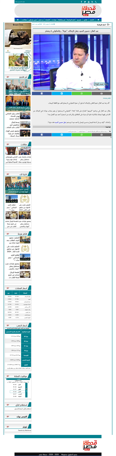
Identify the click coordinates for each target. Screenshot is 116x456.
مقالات (24, 144)
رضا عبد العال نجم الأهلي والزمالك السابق (97, 131)
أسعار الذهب (21, 325)
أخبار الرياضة (101, 24)
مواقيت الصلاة (20, 375)
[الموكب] (18, 36)
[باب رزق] (18, 61)
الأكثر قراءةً (22, 233)
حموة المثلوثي (82, 131)
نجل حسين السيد (60, 122)
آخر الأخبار (23, 76)
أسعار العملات (21, 287)
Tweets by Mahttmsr (24, 430)
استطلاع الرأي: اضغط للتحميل (22, 408)
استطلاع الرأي (21, 404)
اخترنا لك (23, 174)
